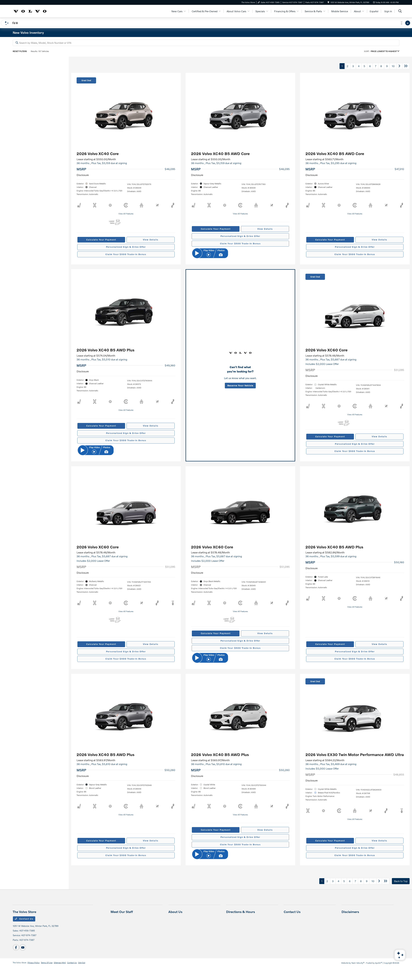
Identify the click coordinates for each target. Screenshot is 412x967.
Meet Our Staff (122, 912)
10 (393, 66)
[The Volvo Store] (30, 10)
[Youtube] (22, 947)
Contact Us (26, 918)
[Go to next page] (399, 66)
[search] (400, 11)
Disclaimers (350, 912)
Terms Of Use (46, 962)
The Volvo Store (19, 962)
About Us (175, 912)
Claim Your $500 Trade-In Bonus (125, 254)
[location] (328, 2)
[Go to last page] (406, 66)
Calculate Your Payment (101, 239)
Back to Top (400, 881)
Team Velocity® (358, 963)
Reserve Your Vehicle (240, 385)
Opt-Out (81, 962)
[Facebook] (16, 947)
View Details (150, 239)
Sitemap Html (60, 962)
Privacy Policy (34, 962)
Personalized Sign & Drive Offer (126, 247)
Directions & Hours (240, 912)
